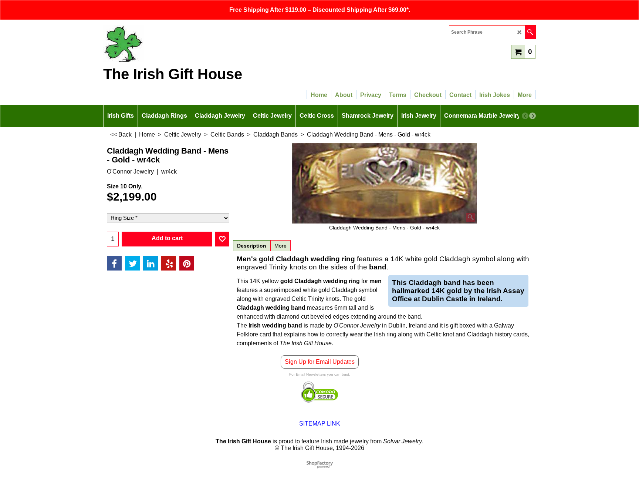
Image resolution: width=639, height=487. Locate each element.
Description (251, 246)
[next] (532, 115)
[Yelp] (168, 263)
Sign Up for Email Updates (320, 362)
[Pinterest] (186, 263)
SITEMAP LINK (319, 423)
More (280, 246)
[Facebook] (114, 263)
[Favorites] (222, 239)
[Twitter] (132, 263)
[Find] (530, 32)
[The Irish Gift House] (168, 43)
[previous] (525, 115)
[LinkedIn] (150, 263)
